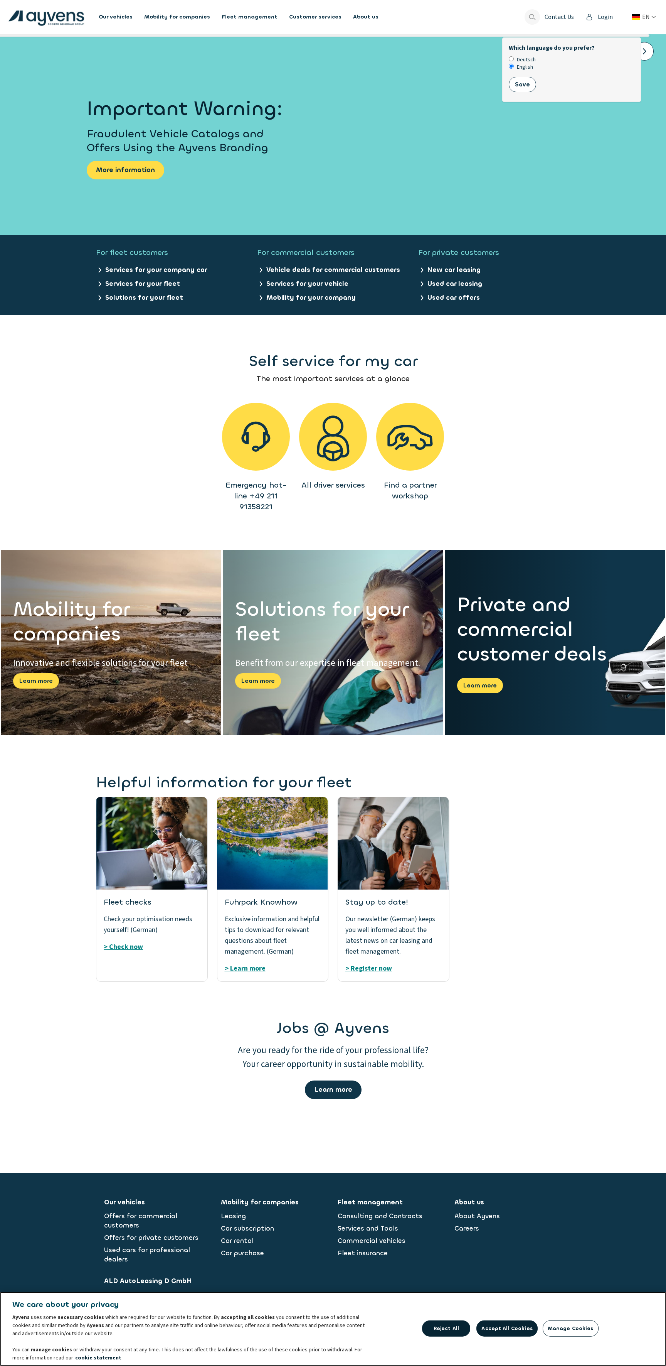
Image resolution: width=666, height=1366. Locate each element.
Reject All (446, 1328)
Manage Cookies (571, 1328)
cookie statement (98, 1358)
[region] (333, 1329)
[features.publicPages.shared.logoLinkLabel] (46, 17)
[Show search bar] (532, 17)
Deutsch (526, 60)
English (525, 67)
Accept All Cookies (506, 1328)
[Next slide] (644, 51)
